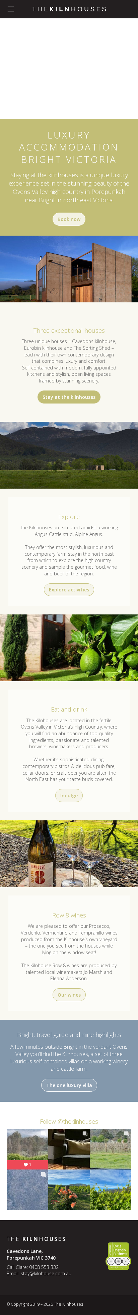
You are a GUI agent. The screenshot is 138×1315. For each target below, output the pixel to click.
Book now (69, 219)
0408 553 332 (44, 1267)
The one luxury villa (69, 1085)
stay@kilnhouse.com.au (46, 1273)
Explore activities (69, 589)
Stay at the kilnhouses (69, 397)
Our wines (69, 995)
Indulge (69, 795)
